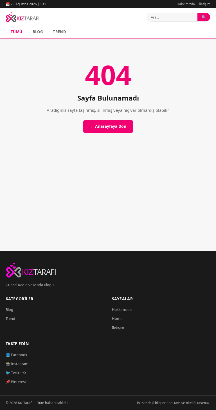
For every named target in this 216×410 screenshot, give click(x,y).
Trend (59, 31)
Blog (38, 31)
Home (117, 318)
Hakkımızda (186, 4)
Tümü (16, 31)
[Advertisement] (108, 198)
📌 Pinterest (16, 381)
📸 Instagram (17, 363)
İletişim (204, 4)
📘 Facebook (16, 354)
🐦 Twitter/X (16, 372)
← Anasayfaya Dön (108, 126)
